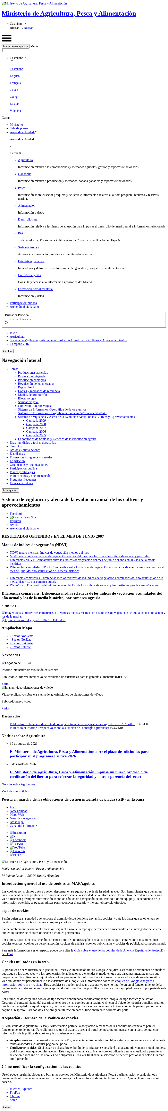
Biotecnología (27, 398)
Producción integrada (31, 376)
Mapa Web (17, 814)
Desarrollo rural (28, 219)
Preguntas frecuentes (23, 479)
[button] (84, 46)
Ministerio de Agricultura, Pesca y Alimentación (69, 13)
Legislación (17, 461)
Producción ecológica (32, 380)
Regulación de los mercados (36, 383)
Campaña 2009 (36, 420)
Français (15, 83)
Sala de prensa (19, 128)
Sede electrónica (28, 247)
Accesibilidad (18, 811)
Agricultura (25, 160)
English (15, 76)
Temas (14, 369)
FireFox (15, 1092)
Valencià (15, 110)
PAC (21, 233)
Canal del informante (23, 825)
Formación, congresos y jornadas (31, 457)
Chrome (15, 1096)
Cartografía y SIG (29, 275)
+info (5, 684)
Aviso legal (17, 822)
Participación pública (23, 303)
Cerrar (6, 1107)
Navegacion (10, 490)
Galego (14, 96)
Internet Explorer (21, 1089)
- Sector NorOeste (21, 636)
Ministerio (16, 124)
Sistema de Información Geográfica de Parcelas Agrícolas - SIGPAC (62, 413)
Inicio (13, 333)
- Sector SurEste (20, 647)
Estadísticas (17, 453)
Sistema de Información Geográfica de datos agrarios (52, 409)
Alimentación (26, 205)
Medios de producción (32, 394)
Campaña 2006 (36, 431)
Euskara (15, 103)
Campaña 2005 (36, 435)
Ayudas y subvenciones (25, 450)
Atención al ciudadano (24, 306)
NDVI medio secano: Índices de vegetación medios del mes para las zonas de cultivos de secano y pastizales (80, 556)
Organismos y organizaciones (29, 464)
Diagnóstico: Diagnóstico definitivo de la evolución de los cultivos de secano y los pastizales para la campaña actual (84, 585)
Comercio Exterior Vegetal (35, 405)
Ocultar (7, 351)
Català (14, 90)
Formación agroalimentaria (35, 289)
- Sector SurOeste (21, 643)
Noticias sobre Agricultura (18, 784)
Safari (13, 1100)
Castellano (16, 69)
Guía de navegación (23, 818)
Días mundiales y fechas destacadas (33, 442)
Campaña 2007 (20, 344)
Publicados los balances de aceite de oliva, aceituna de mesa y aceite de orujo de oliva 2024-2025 (72, 724)
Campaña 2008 (36, 424)
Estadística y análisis (31, 261)
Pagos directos (27, 387)
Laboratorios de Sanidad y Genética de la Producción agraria (57, 439)
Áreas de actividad (22, 132)
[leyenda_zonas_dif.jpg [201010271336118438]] (34, 620)
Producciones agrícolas (33, 372)
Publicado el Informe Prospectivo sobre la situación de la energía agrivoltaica (59, 728)
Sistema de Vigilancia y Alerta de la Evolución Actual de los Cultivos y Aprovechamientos (68, 340)
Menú (34, 46)
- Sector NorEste (20, 639)
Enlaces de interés (21, 483)
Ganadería (24, 174)
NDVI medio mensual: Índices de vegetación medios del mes (49, 552)
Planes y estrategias (22, 472)
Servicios (16, 446)
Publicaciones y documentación (30, 475)
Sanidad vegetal (28, 402)
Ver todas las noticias (15, 791)
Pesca (21, 188)
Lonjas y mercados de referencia (39, 391)
